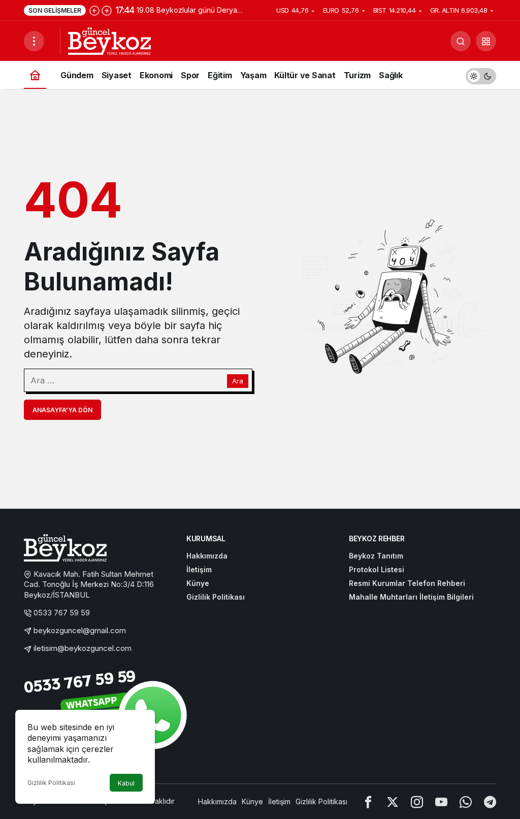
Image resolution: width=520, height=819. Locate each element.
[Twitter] (392, 801)
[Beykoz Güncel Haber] (109, 40)
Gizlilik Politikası (51, 783)
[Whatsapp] (466, 801)
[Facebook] (368, 801)
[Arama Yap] (460, 41)
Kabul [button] (126, 783)
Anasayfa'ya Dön (62, 410)
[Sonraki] (107, 10)
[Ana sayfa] (35, 75)
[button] (486, 41)
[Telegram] (490, 801)
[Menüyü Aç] (34, 41)
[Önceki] (94, 10)
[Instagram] (417, 801)
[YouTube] (441, 801)
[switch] (481, 75)
